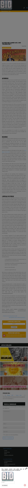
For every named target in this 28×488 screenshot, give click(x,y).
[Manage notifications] (25, 485)
